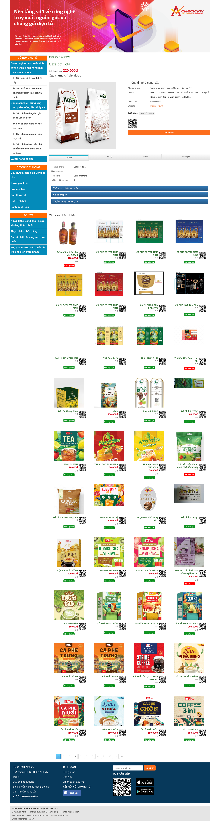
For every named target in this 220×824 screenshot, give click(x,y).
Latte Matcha (71, 623)
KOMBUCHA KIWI (109, 570)
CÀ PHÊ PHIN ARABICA (186, 623)
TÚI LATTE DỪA (110, 729)
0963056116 (62, 815)
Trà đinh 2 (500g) (189, 517)
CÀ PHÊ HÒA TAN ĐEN (186, 305)
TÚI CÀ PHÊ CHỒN (148, 729)
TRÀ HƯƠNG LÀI (149, 358)
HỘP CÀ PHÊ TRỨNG (67, 570)
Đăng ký (67, 777)
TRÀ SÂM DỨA (110, 358)
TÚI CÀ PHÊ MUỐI (68, 729)
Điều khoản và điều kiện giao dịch (31, 786)
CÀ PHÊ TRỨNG (70, 676)
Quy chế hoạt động (23, 781)
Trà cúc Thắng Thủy (68, 411)
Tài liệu (16, 777)
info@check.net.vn (26, 818)
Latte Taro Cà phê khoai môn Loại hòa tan (186, 572)
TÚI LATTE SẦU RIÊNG (187, 676)
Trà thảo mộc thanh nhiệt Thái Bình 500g (187, 466)
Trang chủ (53, 57)
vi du (115, 411)
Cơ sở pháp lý (60, 195)
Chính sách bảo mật (74, 781)
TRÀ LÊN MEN (71, 464)
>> (122, 756)
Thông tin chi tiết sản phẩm (66, 188)
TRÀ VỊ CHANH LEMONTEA (150, 466)
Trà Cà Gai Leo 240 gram (65, 517)
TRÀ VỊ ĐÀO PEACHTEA (106, 464)
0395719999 (50, 815)
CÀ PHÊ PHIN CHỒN (107, 623)
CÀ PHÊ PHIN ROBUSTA (146, 623)
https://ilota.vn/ (156, 106)
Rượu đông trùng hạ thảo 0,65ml (67, 253)
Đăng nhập (69, 772)
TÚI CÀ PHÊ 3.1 (190, 729)
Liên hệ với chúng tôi (24, 791)
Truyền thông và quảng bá (65, 201)
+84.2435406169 (29, 815)
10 (110, 756)
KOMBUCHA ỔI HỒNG (147, 570)
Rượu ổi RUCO (150, 411)
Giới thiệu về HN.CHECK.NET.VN (30, 772)
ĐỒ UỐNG (65, 57)
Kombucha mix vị (109, 517)
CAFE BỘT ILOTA (147, 113)
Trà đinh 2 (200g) (189, 411)
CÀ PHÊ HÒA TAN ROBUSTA (149, 306)
